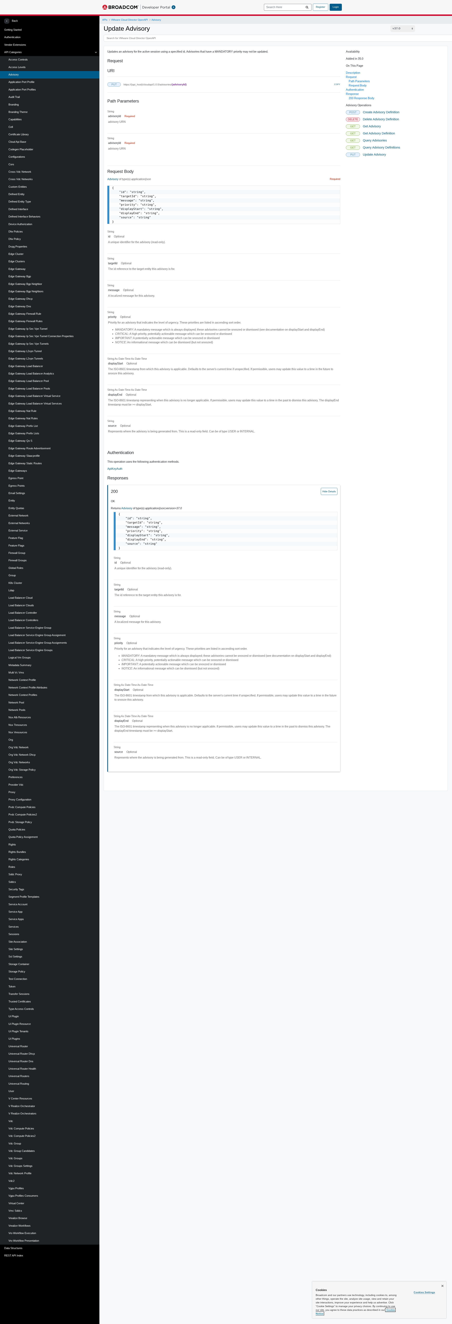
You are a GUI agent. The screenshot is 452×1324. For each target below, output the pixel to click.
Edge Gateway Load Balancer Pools (29, 388)
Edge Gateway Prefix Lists (23, 433)
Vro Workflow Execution (22, 1233)
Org (10, 739)
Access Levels (17, 67)
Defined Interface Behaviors (24, 216)
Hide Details (329, 491)
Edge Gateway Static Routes (25, 463)
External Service (18, 530)
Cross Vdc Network (19, 171)
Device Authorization (20, 224)
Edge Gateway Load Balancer (25, 366)
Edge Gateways (17, 470)
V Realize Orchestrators (22, 1113)
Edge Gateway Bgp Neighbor (25, 284)
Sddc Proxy (15, 874)
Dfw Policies (15, 231)
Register (320, 6)
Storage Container (18, 964)
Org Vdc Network (18, 747)
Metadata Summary (19, 665)
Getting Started (13, 29)
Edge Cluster (15, 254)
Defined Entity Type (19, 201)
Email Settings (16, 493)
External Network (18, 515)
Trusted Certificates (19, 1001)
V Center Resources (20, 1098)
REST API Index (13, 1255)
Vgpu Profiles (16, 1188)
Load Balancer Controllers (23, 620)
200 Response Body (361, 98)
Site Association (17, 941)
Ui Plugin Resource (19, 1024)
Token (11, 986)
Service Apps (16, 919)
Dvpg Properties (17, 246)
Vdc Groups (15, 1158)
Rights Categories (18, 859)
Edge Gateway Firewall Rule (24, 313)
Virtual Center (16, 1203)
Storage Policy (16, 971)
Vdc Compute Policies (21, 1128)
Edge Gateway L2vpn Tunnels (25, 358)
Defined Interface (18, 209)
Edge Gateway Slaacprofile (24, 455)
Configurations (16, 156)
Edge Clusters (16, 261)
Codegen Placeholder (20, 149)
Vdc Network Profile (19, 1173)
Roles (11, 867)
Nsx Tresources (17, 725)
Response (352, 93)
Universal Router (18, 1046)
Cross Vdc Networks (20, 179)
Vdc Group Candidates (21, 1151)
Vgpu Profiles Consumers (23, 1195)
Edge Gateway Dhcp (20, 298)
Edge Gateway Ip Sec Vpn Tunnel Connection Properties (41, 336)
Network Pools (16, 710)
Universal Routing (18, 1083)
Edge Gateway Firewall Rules (25, 321)
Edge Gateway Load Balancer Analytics (31, 373)
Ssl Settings (15, 956)
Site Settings (15, 949)
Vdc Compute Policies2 (21, 1136)
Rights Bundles (17, 852)
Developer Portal (156, 7)
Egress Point (15, 478)
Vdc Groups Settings (20, 1166)
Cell (10, 127)
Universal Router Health (22, 1068)
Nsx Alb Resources (19, 717)
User (11, 1091)
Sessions (13, 934)
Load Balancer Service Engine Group (29, 627)
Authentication (12, 37)
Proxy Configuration (19, 799)
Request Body (358, 85)
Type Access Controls (21, 1009)
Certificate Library (18, 134)
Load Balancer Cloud (20, 597)
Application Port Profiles (22, 89)
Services (13, 926)
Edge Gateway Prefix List (23, 426)
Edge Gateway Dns (19, 306)
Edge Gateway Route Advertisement (29, 448)
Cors (11, 164)
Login (336, 6)
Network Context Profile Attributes (27, 687)
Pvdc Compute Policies (21, 807)
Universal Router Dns (20, 1061)
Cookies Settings (424, 1292)
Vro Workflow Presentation (23, 1240)
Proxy (11, 792)
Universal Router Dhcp (21, 1053)
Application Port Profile (21, 82)
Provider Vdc (15, 784)
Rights (12, 844)
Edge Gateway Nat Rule (22, 411)
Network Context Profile (22, 680)
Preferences (15, 777)
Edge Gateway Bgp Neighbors (25, 291)
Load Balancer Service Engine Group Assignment (37, 635)
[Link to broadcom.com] (120, 7)
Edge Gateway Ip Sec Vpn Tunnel (27, 328)
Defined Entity (16, 194)
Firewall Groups (17, 560)
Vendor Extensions (15, 44)
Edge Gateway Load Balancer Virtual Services (35, 403)
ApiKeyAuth (114, 468)
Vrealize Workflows (19, 1225)
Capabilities (15, 119)
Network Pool (16, 702)
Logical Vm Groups (19, 657)
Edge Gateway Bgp (19, 276)
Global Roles (15, 568)
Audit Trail (14, 97)
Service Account (17, 904)
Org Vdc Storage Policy (22, 769)
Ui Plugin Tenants (18, 1031)
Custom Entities (17, 186)
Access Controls (18, 59)
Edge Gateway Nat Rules (23, 418)
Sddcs (12, 882)
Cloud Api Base (17, 141)
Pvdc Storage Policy (20, 822)
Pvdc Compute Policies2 (22, 814)
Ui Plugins (14, 1038)
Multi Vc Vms (16, 672)
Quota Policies (16, 829)
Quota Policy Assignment (23, 837)
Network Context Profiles (22, 695)
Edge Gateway (17, 269)
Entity (11, 500)
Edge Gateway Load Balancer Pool (28, 381)
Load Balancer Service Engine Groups (30, 650)
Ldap (11, 590)
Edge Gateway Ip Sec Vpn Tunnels (28, 343)
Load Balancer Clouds (21, 605)
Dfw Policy (14, 239)
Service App (15, 911)
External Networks (19, 523)
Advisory (13, 74)
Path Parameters (359, 81)
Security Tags (16, 889)
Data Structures (13, 1248)
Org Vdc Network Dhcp (21, 754)
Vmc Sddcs (15, 1210)
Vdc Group (14, 1143)
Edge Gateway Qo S (20, 440)
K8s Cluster (15, 583)
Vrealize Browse (17, 1218)
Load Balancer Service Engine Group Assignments (37, 642)
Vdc (10, 1121)
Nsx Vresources (17, 732)
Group (12, 575)
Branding (13, 104)
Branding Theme (18, 112)
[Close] (442, 1286)
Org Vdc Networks (19, 762)
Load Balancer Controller (22, 612)
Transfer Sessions (18, 994)
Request (351, 76)
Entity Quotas (16, 508)
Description (353, 72)
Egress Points (16, 485)
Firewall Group (16, 553)
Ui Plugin (13, 1016)
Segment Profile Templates (23, 896)
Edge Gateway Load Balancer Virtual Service (34, 396)
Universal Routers (18, 1076)
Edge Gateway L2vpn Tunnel (25, 351)
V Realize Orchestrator (21, 1106)
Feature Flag (15, 538)
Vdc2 (11, 1181)
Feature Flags (16, 545)
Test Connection (17, 979)
